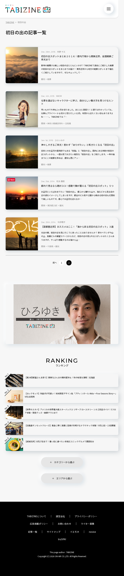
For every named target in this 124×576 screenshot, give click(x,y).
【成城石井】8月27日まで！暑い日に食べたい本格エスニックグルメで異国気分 (59, 441)
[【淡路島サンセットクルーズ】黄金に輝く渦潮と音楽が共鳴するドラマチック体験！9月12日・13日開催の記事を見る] (14, 428)
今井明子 (61, 222)
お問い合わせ (64, 523)
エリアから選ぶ (64, 478)
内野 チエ (61, 51)
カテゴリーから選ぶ (64, 462)
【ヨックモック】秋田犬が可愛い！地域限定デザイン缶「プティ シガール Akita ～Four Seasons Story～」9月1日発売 (70, 395)
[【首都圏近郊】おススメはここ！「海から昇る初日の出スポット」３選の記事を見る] (22, 233)
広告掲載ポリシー (39, 523)
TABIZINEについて (36, 516)
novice (92, 531)
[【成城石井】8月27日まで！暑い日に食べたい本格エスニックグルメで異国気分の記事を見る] (14, 444)
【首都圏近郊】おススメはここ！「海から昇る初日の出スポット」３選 (77, 226)
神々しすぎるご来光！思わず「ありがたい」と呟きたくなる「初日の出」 (78, 144)
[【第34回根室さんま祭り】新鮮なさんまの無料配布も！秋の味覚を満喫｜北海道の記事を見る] (14, 380)
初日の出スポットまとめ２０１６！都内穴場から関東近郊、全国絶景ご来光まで (77, 58)
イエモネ (74, 531)
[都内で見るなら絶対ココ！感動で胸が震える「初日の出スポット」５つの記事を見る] (22, 193)
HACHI (59, 95)
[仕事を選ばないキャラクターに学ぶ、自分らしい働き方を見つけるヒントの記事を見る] (22, 109)
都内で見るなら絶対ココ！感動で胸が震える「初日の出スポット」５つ (77, 185)
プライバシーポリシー (86, 516)
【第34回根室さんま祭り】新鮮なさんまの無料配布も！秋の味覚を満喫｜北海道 (60, 377)
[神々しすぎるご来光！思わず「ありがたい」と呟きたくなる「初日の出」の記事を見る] (22, 152)
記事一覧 (32, 531)
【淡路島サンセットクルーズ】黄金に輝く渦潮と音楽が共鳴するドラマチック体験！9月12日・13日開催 (70, 425)
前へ (55, 262)
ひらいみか (60, 140)
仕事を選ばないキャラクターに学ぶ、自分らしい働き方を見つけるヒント (77, 102)
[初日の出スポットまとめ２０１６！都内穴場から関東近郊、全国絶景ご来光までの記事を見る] (22, 65)
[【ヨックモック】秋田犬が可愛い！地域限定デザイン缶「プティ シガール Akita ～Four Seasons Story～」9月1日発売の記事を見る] (14, 396)
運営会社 (60, 516)
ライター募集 (87, 523)
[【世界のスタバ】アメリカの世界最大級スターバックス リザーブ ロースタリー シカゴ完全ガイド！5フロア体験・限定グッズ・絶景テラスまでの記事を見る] (14, 412)
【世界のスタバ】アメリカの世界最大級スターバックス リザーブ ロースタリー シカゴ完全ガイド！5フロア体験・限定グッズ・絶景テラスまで (70, 411)
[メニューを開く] (109, 9)
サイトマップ (53, 531)
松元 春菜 (61, 181)
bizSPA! (62, 539)
